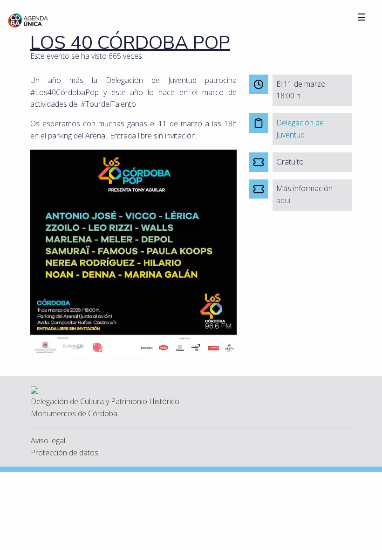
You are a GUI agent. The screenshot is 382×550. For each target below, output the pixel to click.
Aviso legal (48, 440)
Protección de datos (64, 452)
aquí (283, 200)
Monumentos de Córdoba (74, 413)
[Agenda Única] (28, 19)
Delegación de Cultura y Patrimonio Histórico (105, 401)
